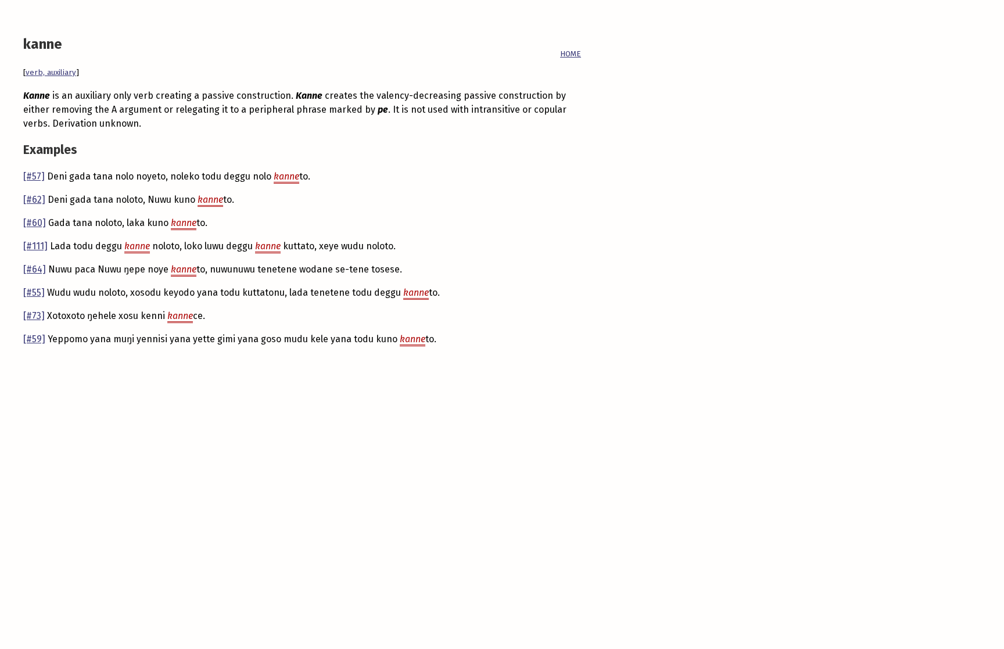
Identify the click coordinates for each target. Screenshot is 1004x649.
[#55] (34, 292)
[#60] (34, 222)
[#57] (34, 176)
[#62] (34, 199)
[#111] (35, 246)
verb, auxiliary (51, 72)
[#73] (34, 315)
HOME (570, 54)
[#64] (34, 269)
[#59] (34, 339)
